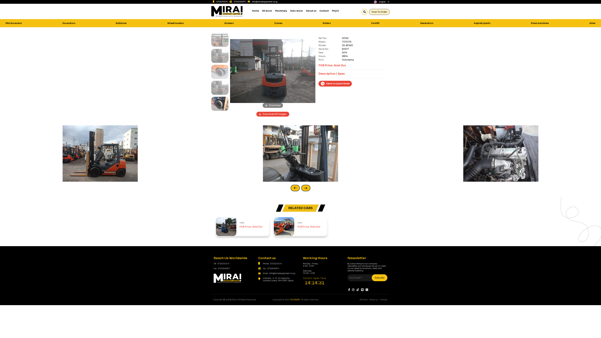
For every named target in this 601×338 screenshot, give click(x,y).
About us (311, 10)
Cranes (278, 23)
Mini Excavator (13, 23)
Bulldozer (121, 23)
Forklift (375, 23)
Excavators (69, 23)
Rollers (327, 23)
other (592, 23)
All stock (267, 10)
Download (274, 105)
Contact (324, 10)
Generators (426, 23)
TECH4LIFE (295, 299)
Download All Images (274, 114)
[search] (364, 12)
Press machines (540, 23)
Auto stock (296, 10)
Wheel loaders (175, 23)
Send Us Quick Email (337, 83)
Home (255, 10)
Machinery (281, 10)
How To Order (379, 11)
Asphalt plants (482, 23)
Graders (229, 23)
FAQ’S (335, 10)
